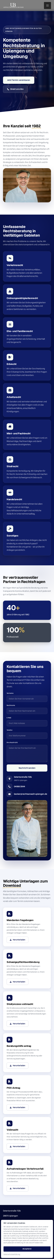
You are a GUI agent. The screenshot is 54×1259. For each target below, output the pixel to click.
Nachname (11, 705)
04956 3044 (19, 786)
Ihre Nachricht (12, 742)
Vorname (10, 693)
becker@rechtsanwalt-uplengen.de (30, 794)
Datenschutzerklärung (12, 1254)
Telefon (9, 730)
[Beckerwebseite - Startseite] (13, 5)
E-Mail (9, 718)
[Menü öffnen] (47, 5)
